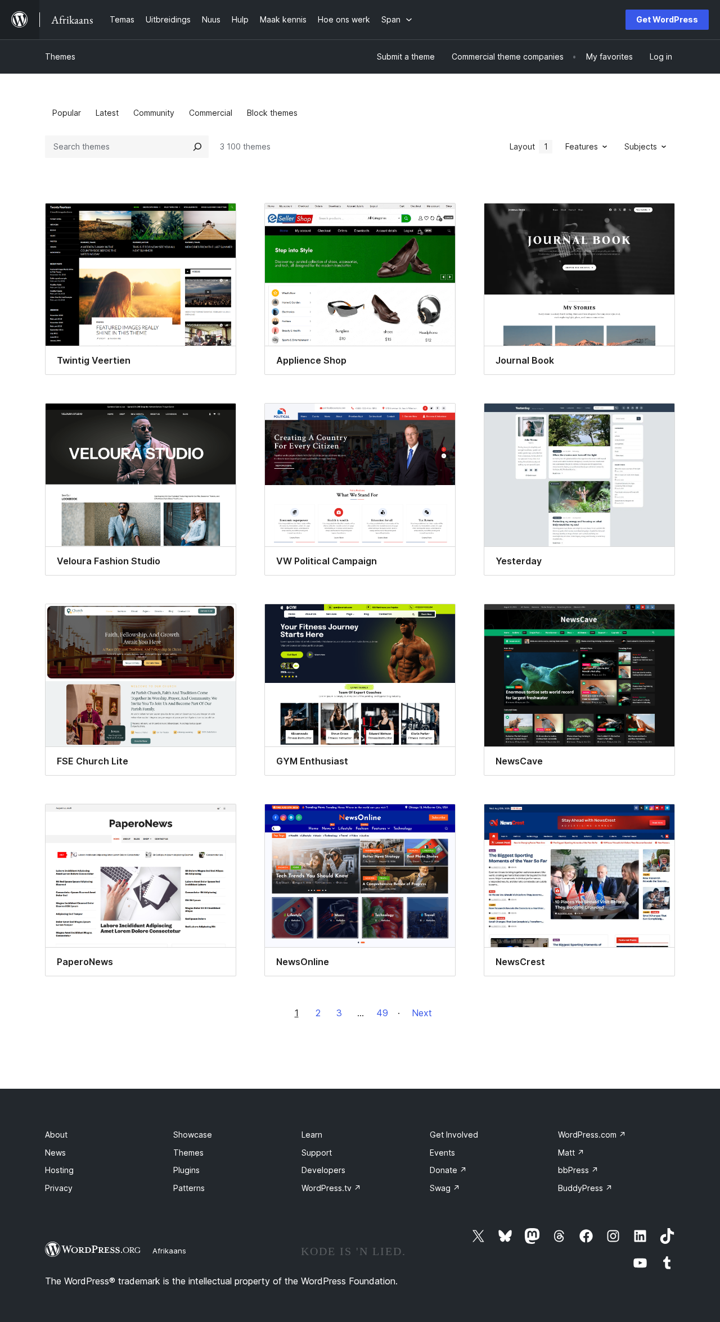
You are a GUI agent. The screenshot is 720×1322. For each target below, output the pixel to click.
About (56, 1134)
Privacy (59, 1188)
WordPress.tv (331, 1188)
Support (317, 1152)
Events (442, 1152)
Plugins (186, 1170)
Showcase (192, 1134)
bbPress (578, 1170)
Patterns (189, 1188)
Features (581, 146)
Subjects (640, 146)
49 (382, 1012)
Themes (60, 56)
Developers (323, 1170)
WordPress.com (592, 1134)
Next (422, 1012)
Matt (571, 1152)
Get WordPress (667, 19)
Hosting (59, 1170)
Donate (448, 1170)
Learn (312, 1134)
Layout (529, 146)
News (55, 1152)
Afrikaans (169, 1250)
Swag (445, 1188)
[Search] (197, 146)
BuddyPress (585, 1188)
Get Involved (454, 1134)
